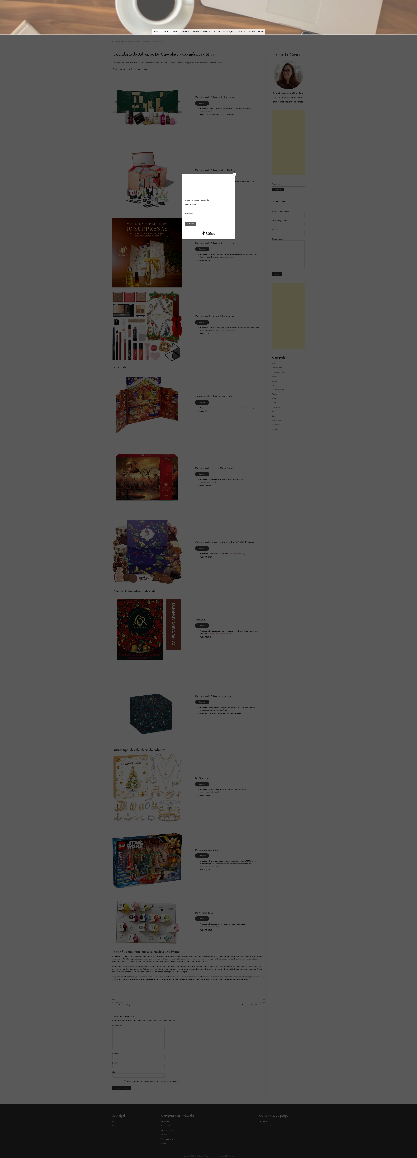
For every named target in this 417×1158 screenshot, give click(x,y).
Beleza (217, 32)
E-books (165, 32)
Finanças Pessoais (201, 32)
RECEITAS (186, 32)
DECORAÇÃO (228, 32)
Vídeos (176, 32)
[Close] (234, 174)
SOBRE (261, 32)
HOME (155, 32)
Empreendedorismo (246, 32)
